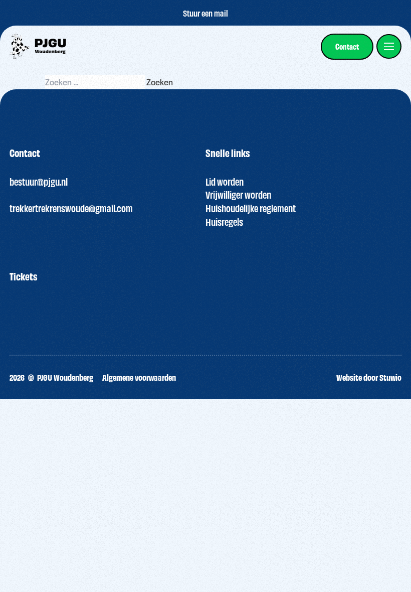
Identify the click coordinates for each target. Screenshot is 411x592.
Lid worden (225, 181)
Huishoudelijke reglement (251, 208)
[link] (347, 47)
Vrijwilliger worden (238, 194)
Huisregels (224, 221)
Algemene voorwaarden (139, 377)
